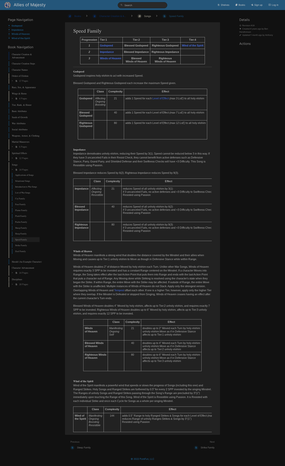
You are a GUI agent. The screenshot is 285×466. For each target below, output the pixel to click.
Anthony (269, 35)
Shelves (225, 4)
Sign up (258, 4)
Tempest (119, 290)
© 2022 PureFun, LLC (142, 458)
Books (241, 4)
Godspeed (17, 25)
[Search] (122, 5)
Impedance (17, 29)
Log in (275, 4)
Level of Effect (160, 98)
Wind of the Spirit (21, 38)
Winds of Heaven (21, 34)
